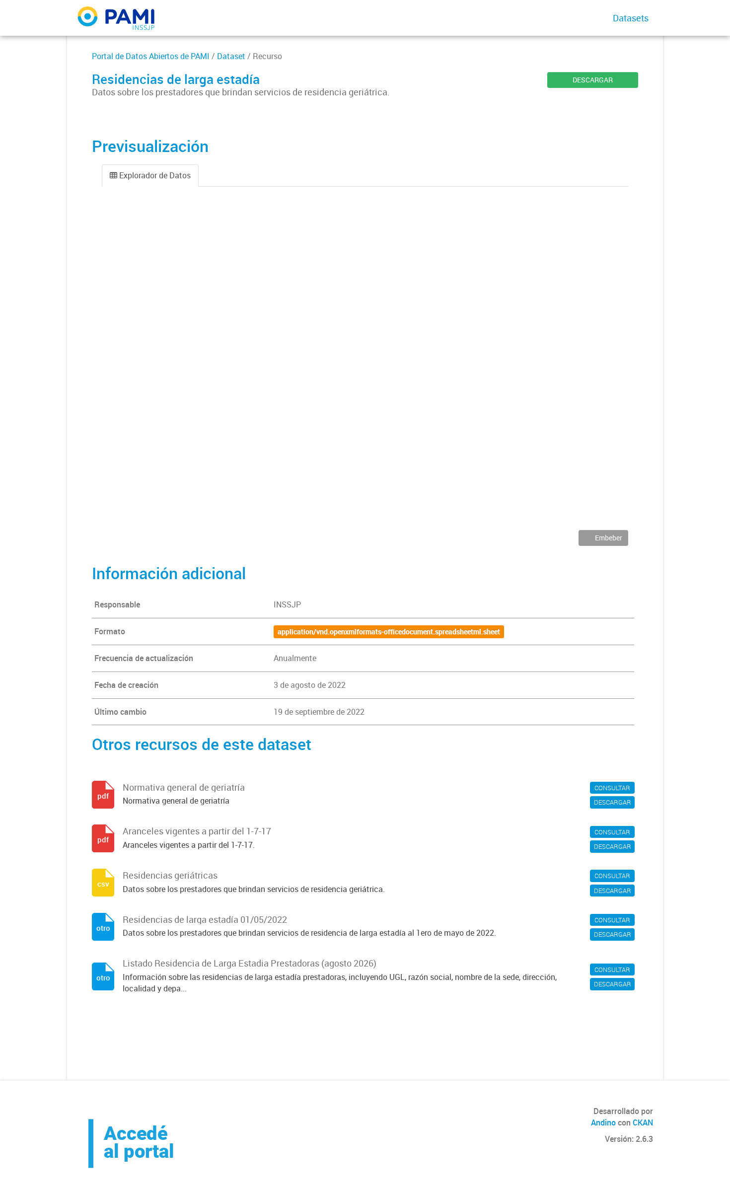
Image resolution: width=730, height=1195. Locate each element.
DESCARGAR (593, 79)
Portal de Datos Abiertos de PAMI (151, 56)
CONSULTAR (612, 787)
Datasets (631, 18)
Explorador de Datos (154, 175)
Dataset (231, 56)
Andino (603, 1122)
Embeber (607, 537)
